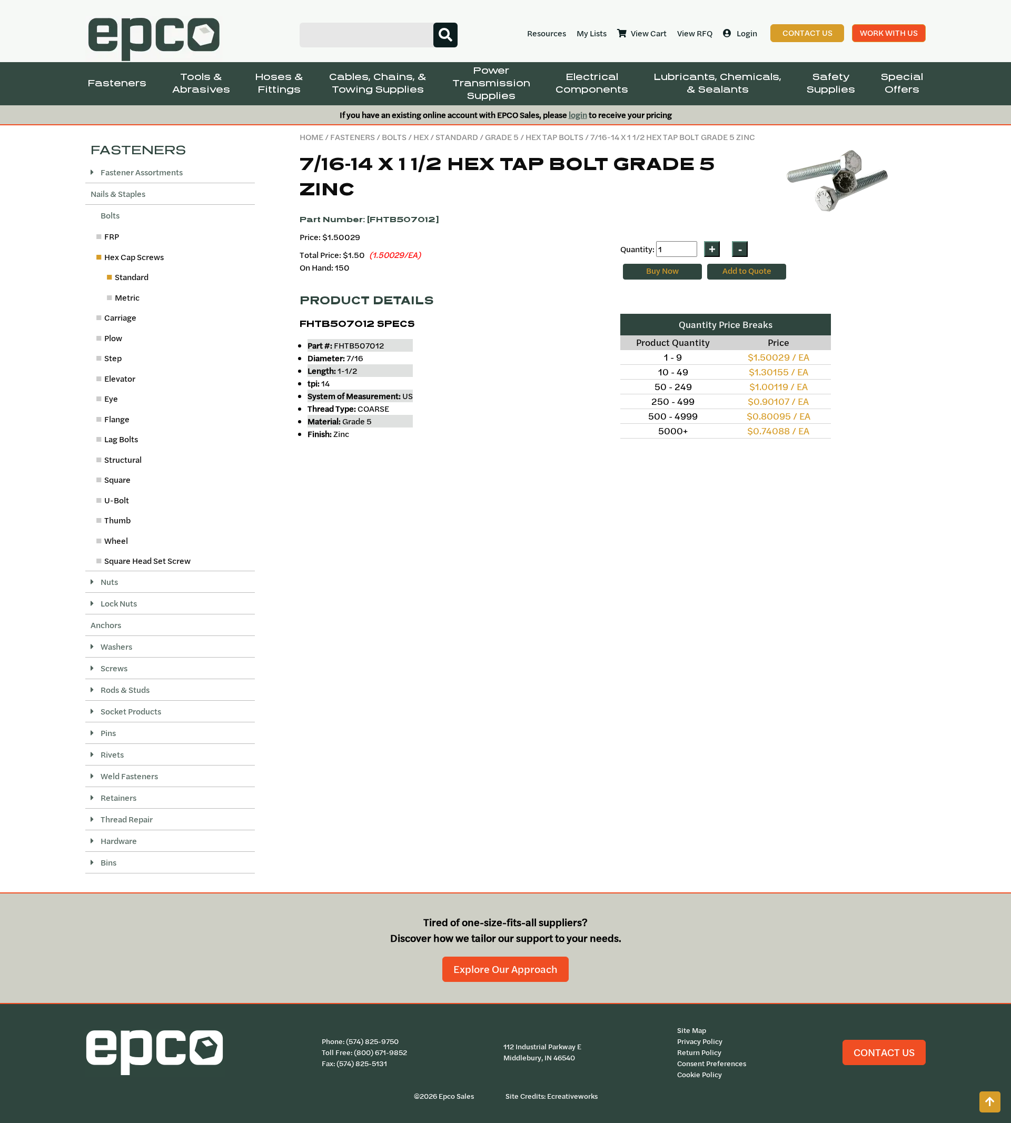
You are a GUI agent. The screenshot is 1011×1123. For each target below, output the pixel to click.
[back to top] (989, 1101)
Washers (115, 646)
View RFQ (694, 33)
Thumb (117, 520)
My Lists (592, 33)
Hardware (118, 841)
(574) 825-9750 (372, 1041)
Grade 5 (502, 137)
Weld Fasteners (128, 776)
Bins (107, 862)
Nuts (108, 582)
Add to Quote (746, 270)
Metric (127, 297)
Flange (117, 419)
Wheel (116, 540)
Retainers (117, 797)
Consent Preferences (711, 1063)
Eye (111, 398)
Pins (107, 733)
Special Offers (902, 83)
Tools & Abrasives (201, 83)
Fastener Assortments (141, 172)
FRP (111, 236)
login (578, 115)
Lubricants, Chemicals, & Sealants (717, 83)
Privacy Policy (699, 1041)
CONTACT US (884, 1052)
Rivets (111, 754)
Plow (113, 338)
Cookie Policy (699, 1074)
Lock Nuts (118, 603)
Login (747, 33)
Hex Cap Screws (134, 257)
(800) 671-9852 (380, 1052)
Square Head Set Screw (147, 561)
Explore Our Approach (505, 969)
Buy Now (662, 270)
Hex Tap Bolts (554, 137)
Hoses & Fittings (279, 83)
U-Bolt (116, 500)
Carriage (120, 317)
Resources (546, 33)
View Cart (649, 33)
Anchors (106, 625)
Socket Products (130, 711)
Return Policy (699, 1052)
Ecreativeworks (572, 1096)
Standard (456, 137)
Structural (123, 459)
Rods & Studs (124, 689)
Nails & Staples (118, 194)
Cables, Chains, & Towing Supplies (378, 83)
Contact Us (807, 32)
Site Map (691, 1030)
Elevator (119, 378)
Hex (421, 137)
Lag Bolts (121, 439)
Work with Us (889, 32)
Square (117, 479)
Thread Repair (126, 819)
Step (113, 358)
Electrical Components (592, 83)
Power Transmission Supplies (491, 83)
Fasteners (117, 83)
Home (311, 137)
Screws (113, 668)
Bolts (394, 137)
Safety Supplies (831, 83)
